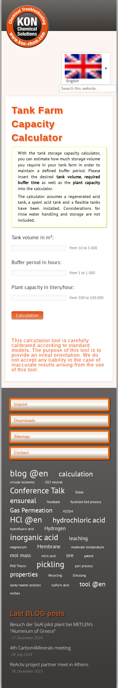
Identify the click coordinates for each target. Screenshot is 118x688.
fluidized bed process (85, 502)
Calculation (27, 315)
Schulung (79, 575)
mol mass (20, 555)
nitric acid (48, 556)
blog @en (29, 473)
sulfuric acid (60, 585)
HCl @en (26, 519)
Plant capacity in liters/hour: (42, 287)
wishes (15, 593)
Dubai (79, 492)
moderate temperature (87, 547)
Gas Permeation (31, 510)
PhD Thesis (18, 566)
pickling (50, 564)
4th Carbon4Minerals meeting (40, 648)
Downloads (24, 420)
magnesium (18, 547)
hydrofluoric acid (22, 529)
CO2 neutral (53, 482)
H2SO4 (68, 511)
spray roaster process (25, 585)
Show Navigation (106, 19)
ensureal (23, 500)
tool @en (92, 584)
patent (88, 556)
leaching (78, 538)
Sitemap (22, 436)
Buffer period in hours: (36, 262)
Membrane (49, 546)
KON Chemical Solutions (27, 26)
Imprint (20, 404)
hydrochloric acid (79, 519)
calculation (76, 473)
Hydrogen (55, 528)
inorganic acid (34, 537)
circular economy (22, 482)
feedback (53, 502)
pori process (84, 566)
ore (70, 555)
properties (24, 574)
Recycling (55, 575)
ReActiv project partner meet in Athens (49, 664)
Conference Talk (37, 490)
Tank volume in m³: (32, 237)
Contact (21, 452)
